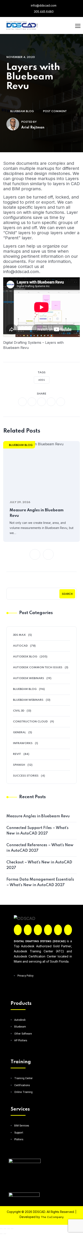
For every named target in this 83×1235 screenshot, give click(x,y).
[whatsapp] (41, 402)
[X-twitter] (28, 930)
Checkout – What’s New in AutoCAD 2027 (39, 865)
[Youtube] (68, 930)
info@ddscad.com (43, 5)
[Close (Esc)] (12, 1228)
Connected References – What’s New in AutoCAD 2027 (39, 848)
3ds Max (19, 635)
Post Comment (55, 111)
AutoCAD (20, 645)
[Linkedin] (48, 930)
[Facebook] (18, 930)
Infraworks (23, 743)
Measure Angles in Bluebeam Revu (37, 513)
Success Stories (26, 775)
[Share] (8, 1228)
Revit (17, 754)
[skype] (60, 402)
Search (67, 594)
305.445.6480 (43, 11)
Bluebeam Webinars (28, 700)
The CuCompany (52, 1217)
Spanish (19, 765)
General (19, 732)
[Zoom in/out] (1, 1228)
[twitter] (32, 402)
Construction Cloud (30, 721)
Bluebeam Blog (22, 111)
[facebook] (22, 402)
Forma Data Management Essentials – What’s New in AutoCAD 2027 (40, 882)
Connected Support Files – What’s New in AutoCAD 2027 (37, 830)
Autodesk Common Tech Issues (37, 667)
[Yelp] (58, 930)
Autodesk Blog (25, 656)
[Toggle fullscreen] (5, 1228)
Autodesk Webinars (28, 678)
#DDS (41, 380)
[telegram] (51, 402)
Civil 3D (18, 710)
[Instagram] (38, 930)
